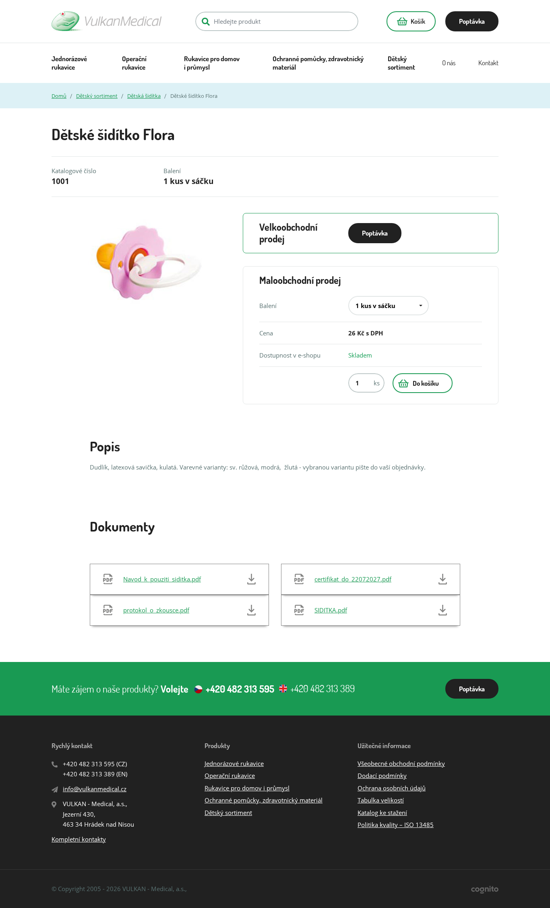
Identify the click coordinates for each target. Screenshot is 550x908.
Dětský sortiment (401, 63)
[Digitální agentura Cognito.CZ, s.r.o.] (484, 889)
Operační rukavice (134, 63)
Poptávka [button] (472, 21)
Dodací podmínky (382, 775)
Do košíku (426, 383)
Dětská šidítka (144, 95)
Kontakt (488, 62)
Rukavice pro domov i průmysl (212, 63)
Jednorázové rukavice (69, 63)
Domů (59, 95)
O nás (449, 62)
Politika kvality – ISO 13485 (396, 825)
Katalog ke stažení (382, 813)
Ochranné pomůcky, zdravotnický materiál (318, 63)
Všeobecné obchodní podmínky (401, 763)
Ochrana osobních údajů (392, 788)
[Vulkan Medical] (107, 21)
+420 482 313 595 (89, 764)
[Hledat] (206, 21)
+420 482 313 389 (89, 774)
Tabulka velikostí (381, 800)
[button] (411, 21)
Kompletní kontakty (79, 839)
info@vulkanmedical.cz (94, 789)
